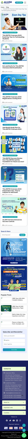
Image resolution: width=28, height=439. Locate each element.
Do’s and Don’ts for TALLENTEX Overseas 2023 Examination (13, 67)
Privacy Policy (5, 436)
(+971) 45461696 (17, 395)
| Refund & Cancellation (14, 437)
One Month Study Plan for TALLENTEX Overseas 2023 (11, 128)
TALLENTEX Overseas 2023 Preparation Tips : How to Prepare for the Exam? (11, 190)
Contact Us (7, 369)
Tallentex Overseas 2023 (10, 32)
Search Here (5, 231)
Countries (6, 413)
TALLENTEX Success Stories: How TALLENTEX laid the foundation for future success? (13, 159)
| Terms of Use (13, 436)
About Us (6, 402)
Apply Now (19, 2)
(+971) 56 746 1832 (8, 395)
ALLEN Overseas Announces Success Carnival (12, 220)
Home (2, 7)
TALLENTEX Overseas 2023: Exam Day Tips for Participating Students (13, 36)
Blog (7, 7)
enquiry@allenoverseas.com (13, 393)
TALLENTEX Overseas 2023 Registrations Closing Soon (11, 97)
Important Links (8, 407)
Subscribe (14, 349)
